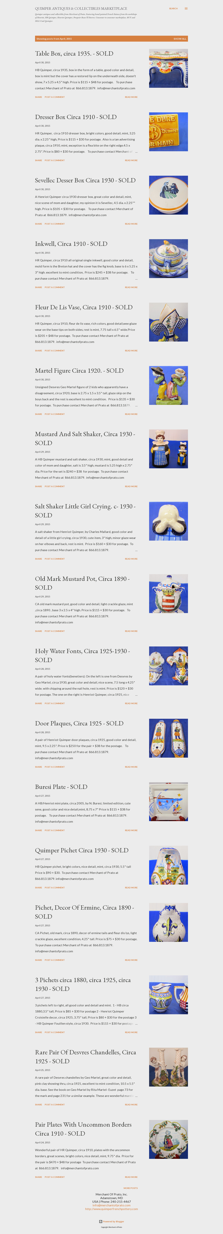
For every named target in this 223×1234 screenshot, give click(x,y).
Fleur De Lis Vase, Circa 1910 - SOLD (84, 307)
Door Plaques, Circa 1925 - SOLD (79, 723)
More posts (131, 1188)
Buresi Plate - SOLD (61, 786)
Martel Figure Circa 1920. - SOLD (79, 370)
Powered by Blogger (113, 1221)
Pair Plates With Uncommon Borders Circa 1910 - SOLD (83, 1129)
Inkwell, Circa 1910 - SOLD (71, 243)
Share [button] (38, 97)
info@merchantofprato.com (111, 1205)
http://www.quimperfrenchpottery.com (111, 1209)
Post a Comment (55, 97)
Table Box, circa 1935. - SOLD (74, 53)
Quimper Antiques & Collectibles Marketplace (81, 8)
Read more (131, 97)
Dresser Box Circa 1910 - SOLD (76, 116)
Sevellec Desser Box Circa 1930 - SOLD (85, 180)
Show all (180, 38)
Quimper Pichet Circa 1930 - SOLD (81, 850)
